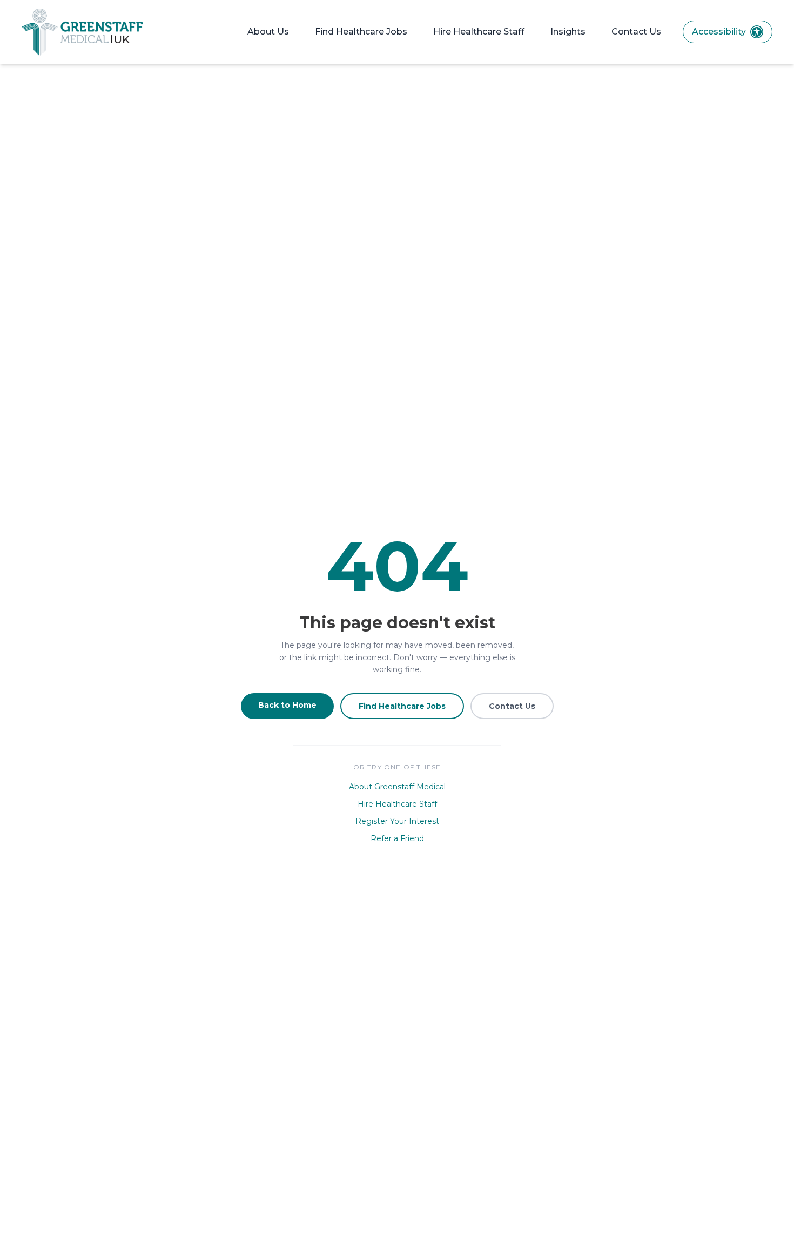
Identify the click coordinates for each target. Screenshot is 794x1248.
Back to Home (287, 705)
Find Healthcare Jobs (361, 31)
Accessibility (719, 31)
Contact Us (636, 31)
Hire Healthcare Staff (478, 31)
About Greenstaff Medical (397, 786)
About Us (268, 31)
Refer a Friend (397, 838)
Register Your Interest (397, 821)
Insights (568, 31)
